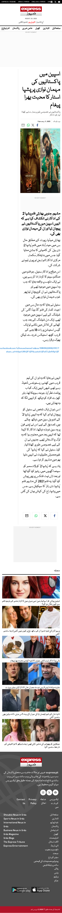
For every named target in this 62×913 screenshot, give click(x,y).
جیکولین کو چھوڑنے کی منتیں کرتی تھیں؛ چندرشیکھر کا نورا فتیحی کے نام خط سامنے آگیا (32, 745)
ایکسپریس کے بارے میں (54, 803)
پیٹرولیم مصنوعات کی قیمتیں (46, 861)
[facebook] (54, 515)
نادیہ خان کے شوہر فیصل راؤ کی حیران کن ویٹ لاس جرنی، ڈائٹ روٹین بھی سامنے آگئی (31, 716)
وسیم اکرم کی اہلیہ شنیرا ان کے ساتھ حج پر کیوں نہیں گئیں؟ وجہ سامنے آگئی (31, 632)
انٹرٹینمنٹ (53, 838)
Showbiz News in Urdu (15, 815)
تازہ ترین (46, 28)
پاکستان (15, 28)
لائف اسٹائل (53, 842)
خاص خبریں (27, 28)
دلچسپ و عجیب (51, 849)
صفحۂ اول (56, 28)
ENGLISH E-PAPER (38, 2)
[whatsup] (35, 515)
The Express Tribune (14, 842)
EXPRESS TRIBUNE (9, 2)
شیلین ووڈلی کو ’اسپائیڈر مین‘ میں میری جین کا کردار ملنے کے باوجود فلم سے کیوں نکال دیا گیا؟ (31, 602)
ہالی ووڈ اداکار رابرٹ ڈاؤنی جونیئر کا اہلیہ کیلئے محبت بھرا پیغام (35, 661)
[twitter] (45, 515)
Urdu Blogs (9, 838)
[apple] (40, 891)
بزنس (56, 873)
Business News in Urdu (15, 830)
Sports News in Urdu (14, 818)
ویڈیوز (56, 877)
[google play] (21, 891)
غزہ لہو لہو (54, 822)
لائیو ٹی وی (31, 22)
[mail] (26, 515)
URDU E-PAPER (23, 2)
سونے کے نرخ (53, 857)
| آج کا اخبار (39, 22)
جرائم (56, 880)
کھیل (37, 28)
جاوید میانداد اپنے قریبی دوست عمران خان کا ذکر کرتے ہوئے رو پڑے (32, 687)
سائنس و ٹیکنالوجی (50, 865)
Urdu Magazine (11, 834)
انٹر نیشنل (54, 830)
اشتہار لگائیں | (23, 22)
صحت (55, 853)
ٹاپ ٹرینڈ (54, 846)
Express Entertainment (16, 846)
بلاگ (56, 869)
